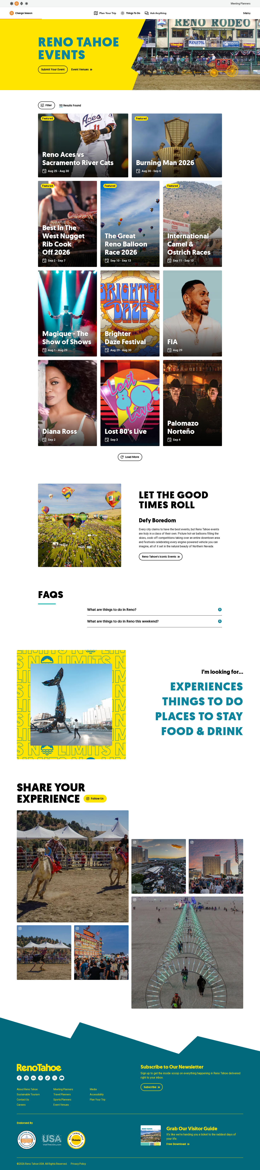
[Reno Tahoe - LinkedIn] (33, 1077)
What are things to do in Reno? (111, 609)
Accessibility (97, 1094)
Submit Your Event (53, 69)
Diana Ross (59, 431)
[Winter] (26, 3)
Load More (132, 457)
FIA (172, 342)
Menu (246, 13)
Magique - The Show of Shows (66, 338)
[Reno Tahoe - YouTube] (61, 1077)
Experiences (206, 687)
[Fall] (21, 3)
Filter (48, 105)
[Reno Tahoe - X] (54, 1077)
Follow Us (97, 798)
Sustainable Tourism (28, 1094)
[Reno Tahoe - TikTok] (47, 1077)
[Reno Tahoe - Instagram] (26, 1077)
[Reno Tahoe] (68, 1067)
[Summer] (17, 3)
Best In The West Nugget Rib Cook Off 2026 (63, 240)
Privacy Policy (78, 1163)
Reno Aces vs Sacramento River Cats (78, 158)
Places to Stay (199, 716)
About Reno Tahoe (27, 1089)
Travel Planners (62, 1094)
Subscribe (150, 1087)
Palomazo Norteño (183, 427)
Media (93, 1089)
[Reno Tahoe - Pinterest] (40, 1077)
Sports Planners (62, 1099)
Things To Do (133, 13)
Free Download (176, 1144)
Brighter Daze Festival (125, 338)
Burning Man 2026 (165, 162)
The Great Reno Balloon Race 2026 (126, 244)
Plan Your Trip (97, 1099)
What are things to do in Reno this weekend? (123, 621)
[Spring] (12, 3)
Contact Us (23, 1099)
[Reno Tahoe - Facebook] (19, 1077)
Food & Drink (202, 731)
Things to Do (202, 701)
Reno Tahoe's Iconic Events (159, 556)
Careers (21, 1104)
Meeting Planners (240, 3)
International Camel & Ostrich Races (188, 244)
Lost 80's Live (126, 431)
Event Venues (80, 69)
